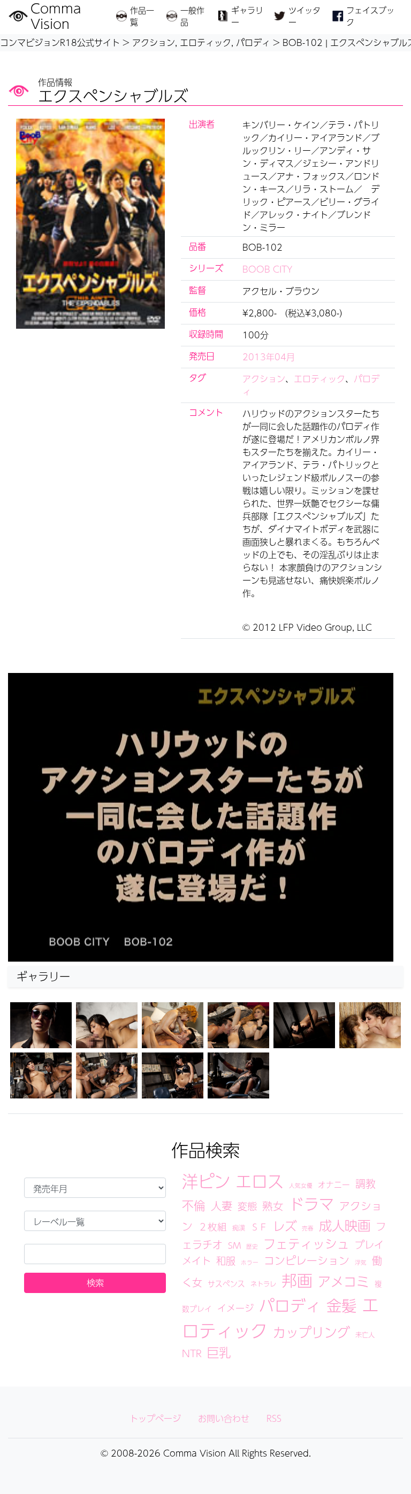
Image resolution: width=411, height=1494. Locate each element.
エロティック (319, 378)
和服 (225, 1260)
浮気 (361, 1262)
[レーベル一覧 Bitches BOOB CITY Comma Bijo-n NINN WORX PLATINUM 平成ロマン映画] (95, 1221)
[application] (200, 817)
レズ (284, 1226)
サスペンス (226, 1283)
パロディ (290, 1305)
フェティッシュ (306, 1243)
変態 (247, 1205)
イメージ (235, 1308)
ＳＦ (259, 1227)
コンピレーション (306, 1260)
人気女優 (301, 1185)
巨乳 (219, 1352)
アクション (263, 378)
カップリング (311, 1332)
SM (234, 1245)
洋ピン (206, 1181)
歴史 (252, 1246)
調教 (365, 1183)
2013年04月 (268, 356)
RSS (274, 1418)
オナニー (334, 1184)
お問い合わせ (223, 1418)
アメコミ (343, 1281)
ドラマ (311, 1204)
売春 (308, 1228)
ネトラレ (263, 1284)
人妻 (221, 1205)
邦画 (297, 1280)
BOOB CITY (267, 269)
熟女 (273, 1206)
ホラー (249, 1262)
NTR (192, 1353)
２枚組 (212, 1226)
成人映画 (344, 1225)
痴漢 (238, 1227)
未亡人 (365, 1334)
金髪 (341, 1305)
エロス (259, 1181)
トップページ (155, 1418)
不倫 (194, 1205)
